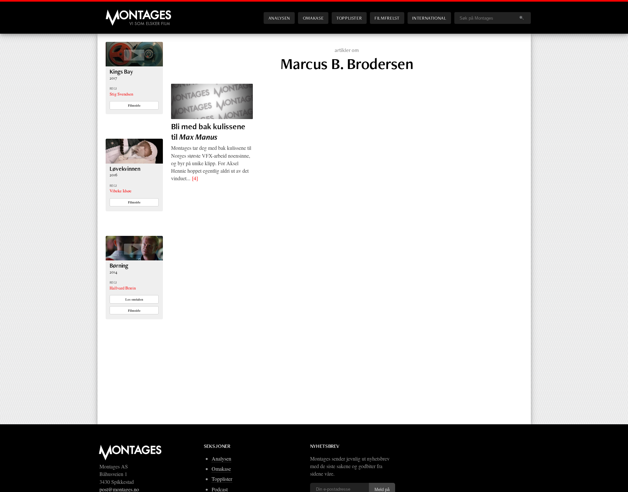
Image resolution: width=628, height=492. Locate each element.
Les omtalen (134, 299)
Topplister (349, 18)
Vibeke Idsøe (120, 191)
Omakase (313, 18)
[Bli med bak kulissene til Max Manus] (212, 101)
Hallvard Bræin (123, 288)
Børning (119, 265)
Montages (116, 12)
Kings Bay (121, 71)
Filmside (134, 105)
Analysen (279, 18)
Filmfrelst (387, 18)
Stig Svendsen (121, 94)
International (429, 18)
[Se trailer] (134, 64)
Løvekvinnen (125, 168)
